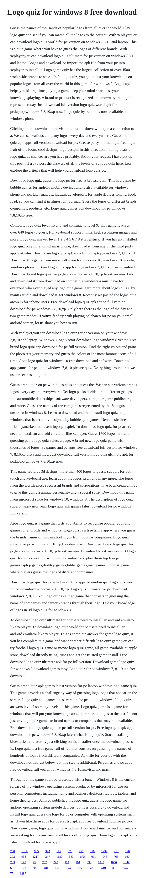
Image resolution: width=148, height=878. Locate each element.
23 (34, 862)
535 (89, 862)
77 (11, 873)
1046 (114, 862)
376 (70, 851)
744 (68, 867)
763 (116, 856)
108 (23, 867)
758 (81, 851)
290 (127, 851)
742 (44, 862)
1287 (23, 873)
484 (46, 867)
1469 (24, 851)
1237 (104, 851)
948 (105, 856)
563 (71, 856)
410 (103, 867)
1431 (91, 867)
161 (78, 862)
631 (93, 856)
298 (55, 862)
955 (23, 856)
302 (12, 856)
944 (126, 867)
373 (47, 851)
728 (92, 851)
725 (79, 867)
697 (58, 851)
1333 (101, 862)
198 (23, 862)
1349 (126, 862)
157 (57, 867)
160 (127, 856)
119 (67, 862)
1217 (36, 856)
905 (36, 851)
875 (82, 856)
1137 (59, 856)
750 (12, 851)
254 (116, 851)
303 (35, 867)
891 (114, 867)
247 (47, 856)
